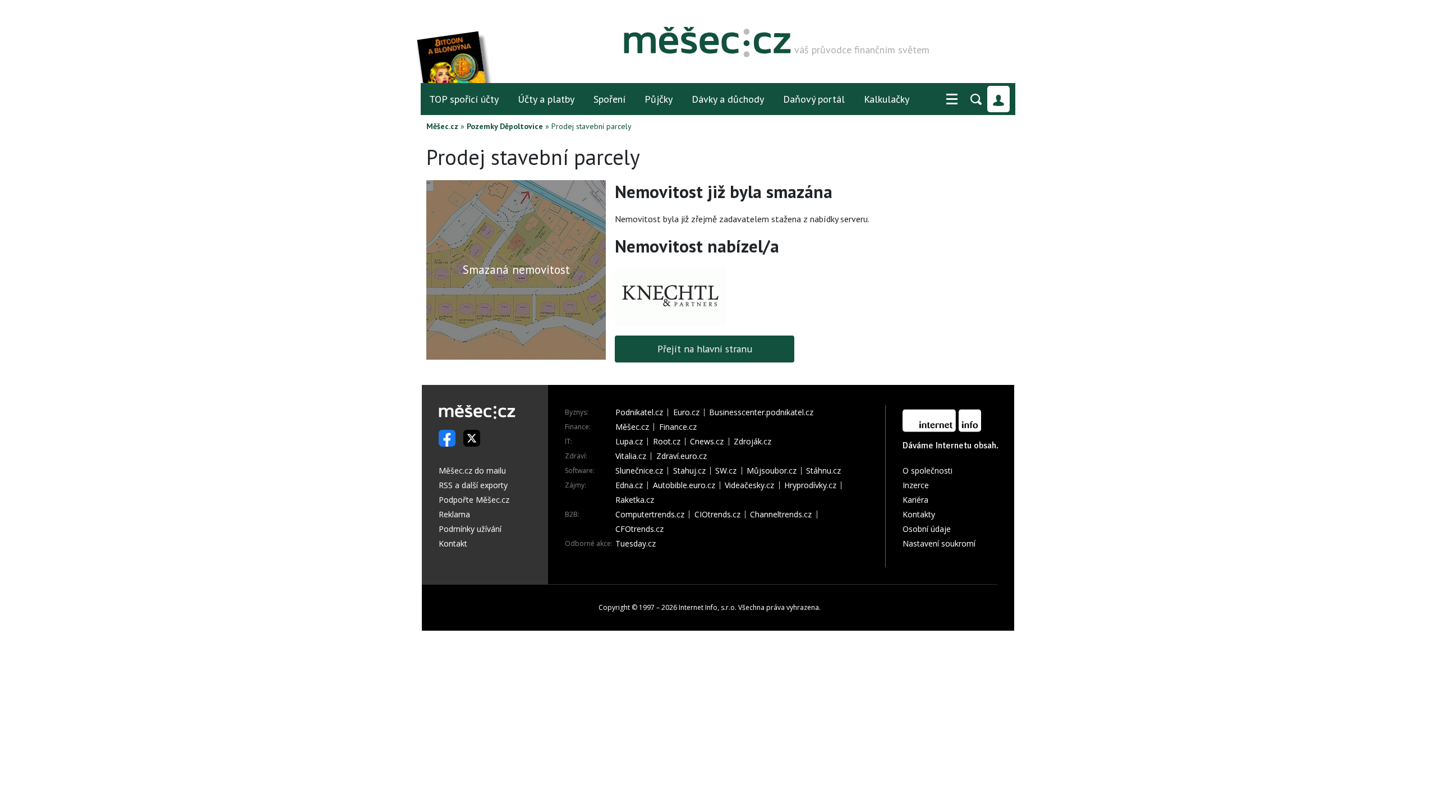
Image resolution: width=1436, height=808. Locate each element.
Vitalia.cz (630, 456)
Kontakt (453, 543)
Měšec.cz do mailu (472, 470)
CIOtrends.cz (717, 514)
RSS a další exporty (473, 485)
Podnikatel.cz (639, 412)
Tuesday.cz (635, 544)
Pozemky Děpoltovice (505, 126)
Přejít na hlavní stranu (704, 348)
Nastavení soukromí (939, 543)
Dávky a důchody (728, 99)
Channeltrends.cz (781, 514)
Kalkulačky (886, 99)
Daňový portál (814, 99)
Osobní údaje (927, 529)
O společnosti (927, 470)
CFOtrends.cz (639, 529)
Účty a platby (546, 99)
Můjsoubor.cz (772, 471)
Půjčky (659, 99)
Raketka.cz (634, 500)
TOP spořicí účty (464, 99)
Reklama (454, 514)
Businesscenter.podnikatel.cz (761, 412)
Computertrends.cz (649, 514)
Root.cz (666, 442)
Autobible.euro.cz (684, 485)
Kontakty (919, 514)
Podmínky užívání (470, 529)
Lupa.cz (629, 442)
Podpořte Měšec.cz (474, 499)
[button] (952, 99)
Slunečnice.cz (639, 471)
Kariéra (915, 499)
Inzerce (916, 485)
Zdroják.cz (752, 442)
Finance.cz (678, 427)
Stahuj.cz (689, 471)
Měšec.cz (442, 126)
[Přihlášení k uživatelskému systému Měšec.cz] (998, 99)
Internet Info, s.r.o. (708, 607)
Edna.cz (629, 485)
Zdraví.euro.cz (681, 456)
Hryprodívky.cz (810, 485)
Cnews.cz (707, 442)
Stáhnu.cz (823, 471)
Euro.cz (686, 412)
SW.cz (726, 471)
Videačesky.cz (749, 485)
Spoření (609, 99)
